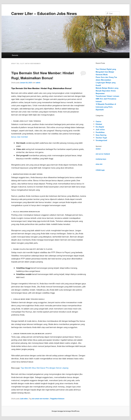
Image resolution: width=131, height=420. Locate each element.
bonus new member (19, 136)
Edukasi (99, 124)
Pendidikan (100, 132)
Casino (98, 121)
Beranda (15, 55)
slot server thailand (103, 154)
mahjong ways (101, 159)
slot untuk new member (40, 398)
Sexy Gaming (101, 135)
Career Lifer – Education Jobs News (44, 13)
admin (38, 82)
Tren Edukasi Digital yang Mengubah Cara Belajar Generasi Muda (106, 72)
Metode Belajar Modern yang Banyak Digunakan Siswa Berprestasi (107, 91)
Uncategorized (101, 140)
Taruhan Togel (101, 137)
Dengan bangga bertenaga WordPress (65, 411)
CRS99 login (100, 170)
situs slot (99, 164)
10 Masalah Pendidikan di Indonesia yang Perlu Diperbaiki (106, 107)
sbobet (98, 149)
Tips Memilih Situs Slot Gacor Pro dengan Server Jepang (44, 367)
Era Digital (100, 127)
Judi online (24, 398)
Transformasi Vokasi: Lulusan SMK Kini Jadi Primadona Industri (107, 99)
